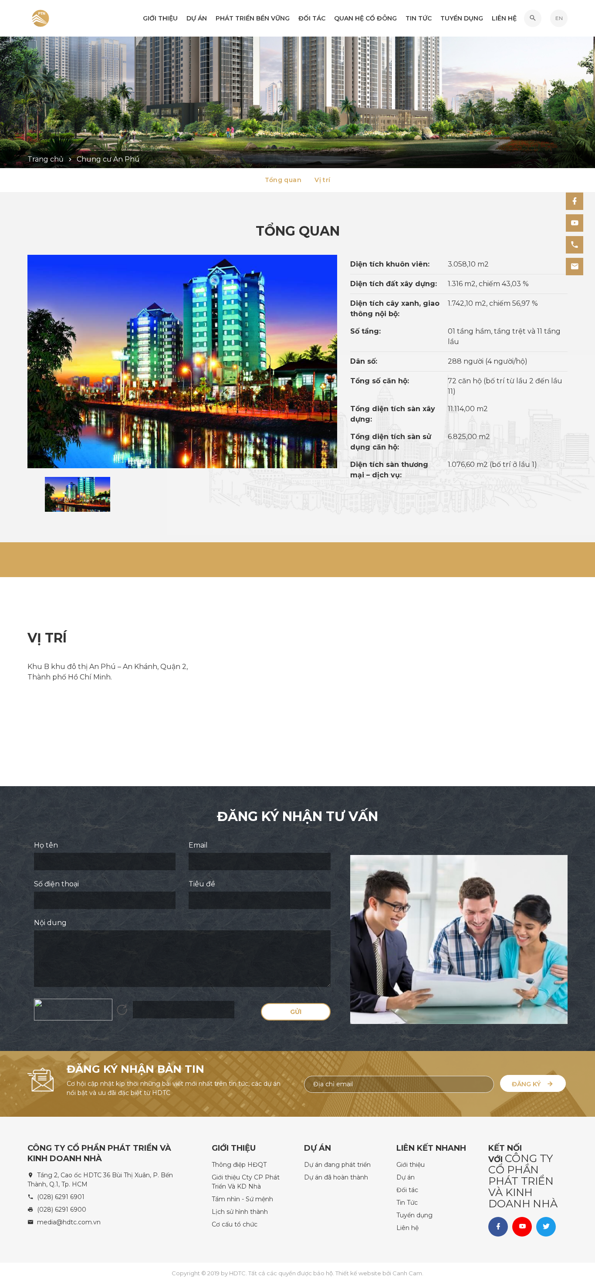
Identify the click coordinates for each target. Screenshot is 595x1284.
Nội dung (50, 923)
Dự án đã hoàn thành (336, 1177)
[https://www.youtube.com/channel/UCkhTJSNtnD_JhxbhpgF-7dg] (574, 223)
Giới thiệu (160, 18)
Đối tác (311, 18)
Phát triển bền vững (253, 18)
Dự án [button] (196, 18)
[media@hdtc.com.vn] (574, 266)
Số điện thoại (56, 884)
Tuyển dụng (461, 18)
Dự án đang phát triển (337, 1165)
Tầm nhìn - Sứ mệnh (242, 1199)
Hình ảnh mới (122, 1009)
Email (198, 845)
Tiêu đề (202, 884)
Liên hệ (504, 18)
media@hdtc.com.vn (69, 1222)
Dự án (405, 1177)
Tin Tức (419, 18)
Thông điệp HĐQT (239, 1165)
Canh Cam (407, 1273)
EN (559, 18)
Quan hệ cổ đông (365, 18)
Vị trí (322, 180)
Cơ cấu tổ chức (234, 1224)
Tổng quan (283, 180)
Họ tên (46, 845)
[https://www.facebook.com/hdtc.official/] (574, 201)
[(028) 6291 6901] (574, 244)
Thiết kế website (358, 1273)
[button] (532, 18)
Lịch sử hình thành (240, 1212)
